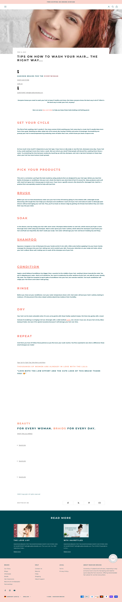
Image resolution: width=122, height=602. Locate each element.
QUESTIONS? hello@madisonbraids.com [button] (30, 92)
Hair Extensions (9, 579)
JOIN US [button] (20, 84)
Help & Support (40, 579)
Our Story (7, 568)
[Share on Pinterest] (89, 503)
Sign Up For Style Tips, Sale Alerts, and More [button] (31, 362)
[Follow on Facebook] (5, 590)
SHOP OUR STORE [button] (23, 80)
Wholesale (7, 574)
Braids (6, 576)
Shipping (38, 576)
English (26, 596)
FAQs (36, 574)
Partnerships (8, 584)
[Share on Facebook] (68, 503)
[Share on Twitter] (78, 503)
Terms (61, 568)
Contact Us (38, 568)
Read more (17, 551)
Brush (23, 193)
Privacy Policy (64, 571)
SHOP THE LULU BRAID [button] (24, 433)
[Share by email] (99, 503)
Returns (37, 571)
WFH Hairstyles (73, 540)
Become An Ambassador (12, 581)
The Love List (22, 540)
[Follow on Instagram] (10, 590)
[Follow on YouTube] (14, 590)
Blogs (6, 571)
